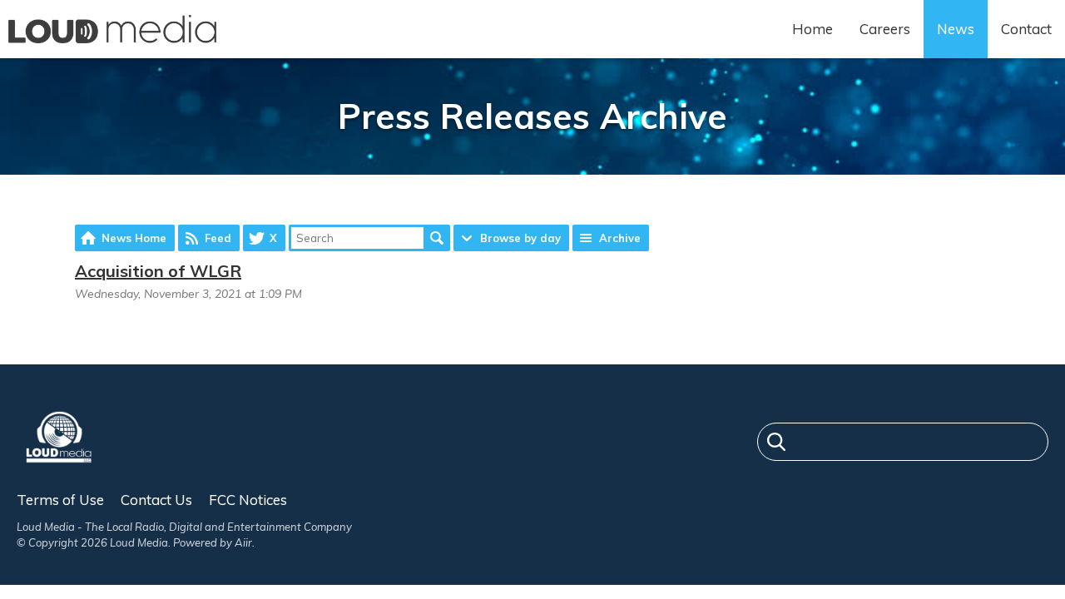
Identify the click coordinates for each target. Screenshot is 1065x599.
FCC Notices (248, 499)
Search (437, 238)
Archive (620, 238)
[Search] (776, 444)
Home (812, 28)
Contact (1026, 28)
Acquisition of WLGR (158, 270)
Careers (884, 28)
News (955, 28)
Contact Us (156, 499)
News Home (134, 238)
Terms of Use (60, 499)
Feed (218, 238)
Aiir (243, 542)
